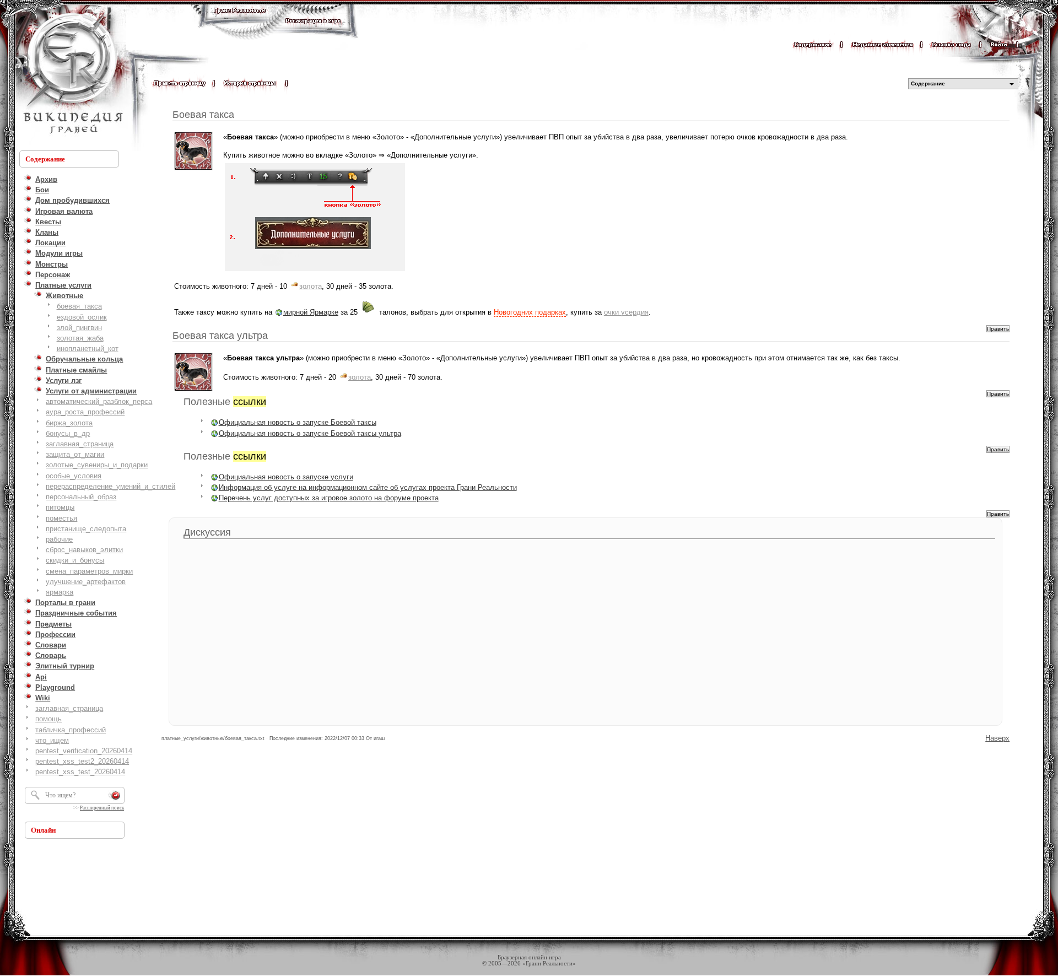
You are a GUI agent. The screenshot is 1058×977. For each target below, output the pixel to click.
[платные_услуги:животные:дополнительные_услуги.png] (315, 270)
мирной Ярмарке (310, 312)
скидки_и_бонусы (75, 560)
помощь (48, 719)
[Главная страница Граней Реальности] (240, 21)
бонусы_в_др (68, 433)
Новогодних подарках (530, 312)
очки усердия (626, 312)
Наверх (997, 738)
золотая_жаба (80, 338)
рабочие (59, 539)
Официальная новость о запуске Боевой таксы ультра (310, 433)
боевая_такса (79, 306)
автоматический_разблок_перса (99, 401)
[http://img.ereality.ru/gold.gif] (294, 286)
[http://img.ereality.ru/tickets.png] (368, 312)
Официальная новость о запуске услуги (286, 477)
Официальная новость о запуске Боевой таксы (297, 422)
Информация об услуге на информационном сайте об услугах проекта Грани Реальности (368, 487)
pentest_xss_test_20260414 (80, 772)
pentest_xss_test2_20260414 (82, 761)
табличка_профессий (70, 730)
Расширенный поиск (102, 808)
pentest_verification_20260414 (83, 751)
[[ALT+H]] (72, 74)
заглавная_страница (80, 444)
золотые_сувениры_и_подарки (97, 465)
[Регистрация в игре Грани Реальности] (313, 31)
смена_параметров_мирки (89, 571)
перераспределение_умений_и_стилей (110, 486)
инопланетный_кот (87, 348)
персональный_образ (81, 497)
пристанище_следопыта (86, 529)
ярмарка (59, 592)
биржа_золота (69, 423)
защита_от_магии (75, 454)
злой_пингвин (79, 327)
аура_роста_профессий (85, 412)
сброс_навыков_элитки (84, 550)
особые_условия (73, 476)
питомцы (60, 507)
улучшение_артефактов (86, 581)
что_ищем (52, 740)
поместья (61, 518)
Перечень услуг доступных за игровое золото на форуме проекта (329, 498)
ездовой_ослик (82, 317)
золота (310, 286)
